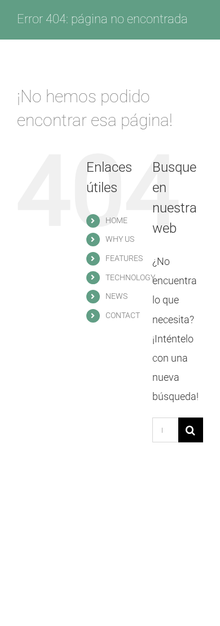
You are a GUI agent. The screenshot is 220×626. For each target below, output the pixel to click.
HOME (116, 220)
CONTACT (122, 315)
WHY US (119, 239)
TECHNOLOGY (130, 277)
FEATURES (124, 258)
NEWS (116, 296)
